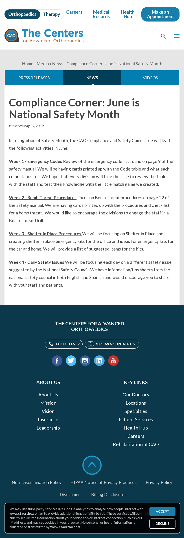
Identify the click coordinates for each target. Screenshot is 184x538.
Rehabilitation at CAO (136, 444)
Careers (74, 12)
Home (27, 63)
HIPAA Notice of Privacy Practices (103, 482)
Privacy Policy (159, 482)
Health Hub (128, 14)
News (57, 63)
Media (43, 63)
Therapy (51, 14)
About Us (48, 394)
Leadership (48, 427)
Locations (136, 403)
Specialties (136, 411)
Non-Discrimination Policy (36, 482)
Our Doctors (136, 394)
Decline (162, 523)
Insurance (48, 419)
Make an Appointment (160, 14)
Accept (162, 511)
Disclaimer (70, 494)
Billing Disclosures (109, 494)
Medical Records (101, 14)
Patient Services (136, 419)
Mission (48, 403)
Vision (48, 411)
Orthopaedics (22, 14)
